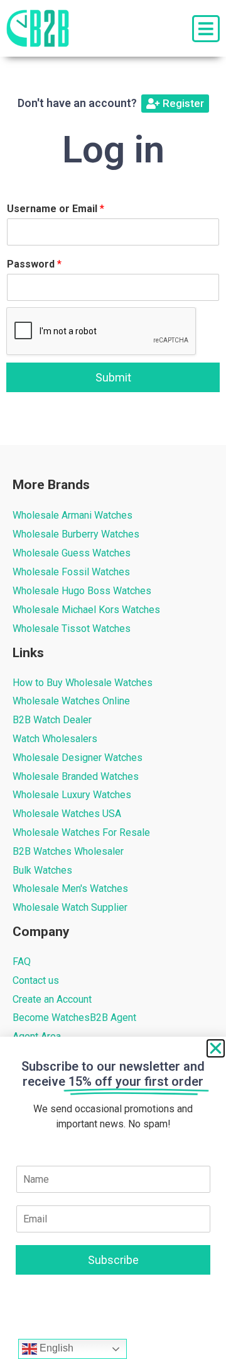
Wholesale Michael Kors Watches (86, 610)
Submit (113, 377)
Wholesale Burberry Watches (76, 534)
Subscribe (113, 1259)
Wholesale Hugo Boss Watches (82, 591)
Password (34, 264)
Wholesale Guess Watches (72, 553)
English (55, 1348)
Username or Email (55, 209)
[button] (215, 1048)
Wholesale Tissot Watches (72, 628)
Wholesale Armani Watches (72, 515)
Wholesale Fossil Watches (71, 572)
